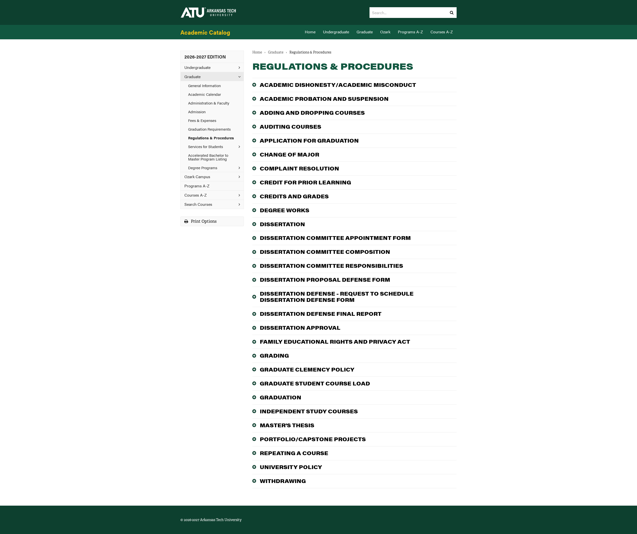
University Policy (291, 467)
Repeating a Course (294, 453)
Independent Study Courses (309, 411)
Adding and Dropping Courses (312, 112)
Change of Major (289, 154)
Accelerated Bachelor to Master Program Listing (208, 157)
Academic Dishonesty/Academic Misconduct (338, 84)
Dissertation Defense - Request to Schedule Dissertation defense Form (337, 296)
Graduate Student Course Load (315, 383)
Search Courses (198, 204)
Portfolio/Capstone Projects (313, 439)
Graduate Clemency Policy (307, 369)
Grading (274, 355)
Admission (197, 111)
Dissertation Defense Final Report (320, 313)
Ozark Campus (197, 176)
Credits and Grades (294, 196)
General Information (204, 85)
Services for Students (205, 146)
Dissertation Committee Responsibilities (331, 265)
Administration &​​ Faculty (208, 103)
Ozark (385, 32)
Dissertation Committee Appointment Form (335, 237)
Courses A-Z (441, 32)
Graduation (280, 397)
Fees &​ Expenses (202, 120)
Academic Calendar (204, 94)
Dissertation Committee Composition (325, 251)
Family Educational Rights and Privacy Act (335, 341)
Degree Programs (202, 167)
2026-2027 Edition (205, 56)
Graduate (365, 32)
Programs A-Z (410, 32)
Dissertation (282, 224)
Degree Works (284, 210)
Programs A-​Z (197, 186)
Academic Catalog (205, 32)
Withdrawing (283, 480)
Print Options (203, 221)
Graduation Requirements (209, 129)
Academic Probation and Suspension (324, 98)
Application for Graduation (309, 140)
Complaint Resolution (299, 168)
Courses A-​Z (195, 195)
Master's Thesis (287, 425)
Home (310, 32)
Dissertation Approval (300, 327)
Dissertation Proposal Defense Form (325, 279)
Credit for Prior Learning (305, 182)
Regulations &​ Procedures (211, 137)
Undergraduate (336, 32)
